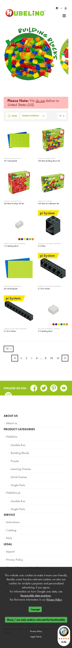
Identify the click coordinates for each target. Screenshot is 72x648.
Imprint (9, 542)
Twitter (43, 386)
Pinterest (53, 386)
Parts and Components (18, 243)
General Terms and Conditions (22, 556)
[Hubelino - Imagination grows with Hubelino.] (25, 13)
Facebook (33, 386)
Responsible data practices (35, 595)
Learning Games (19, 465)
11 (58, 358)
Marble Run (41, 201)
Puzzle (14, 458)
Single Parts (17, 480)
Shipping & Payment (17, 564)
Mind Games (18, 472)
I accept (35, 609)
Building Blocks (16, 158)
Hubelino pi (41, 243)
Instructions (12, 514)
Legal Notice (36, 636)
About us (11, 423)
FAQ (8, 529)
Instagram (8, 394)
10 (51, 358)
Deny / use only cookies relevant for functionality (36, 620)
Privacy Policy (13, 549)
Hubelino (7, 158)
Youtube (63, 386)
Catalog (10, 522)
